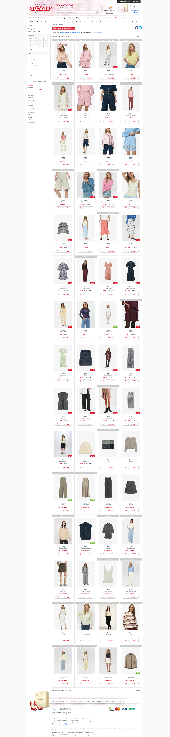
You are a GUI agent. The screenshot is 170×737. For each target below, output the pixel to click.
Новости (30, 117)
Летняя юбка (131, 417)
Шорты (85, 114)
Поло (85, 157)
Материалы (106, 701)
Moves (30, 25)
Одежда (71, 18)
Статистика (31, 122)
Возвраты (31, 100)
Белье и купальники (89, 18)
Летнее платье (63, 374)
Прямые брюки (63, 330)
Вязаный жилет (108, 71)
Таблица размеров (33, 108)
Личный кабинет (109, 10)
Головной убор (85, 460)
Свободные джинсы (131, 590)
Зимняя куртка (130, 676)
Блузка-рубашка (86, 71)
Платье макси (108, 287)
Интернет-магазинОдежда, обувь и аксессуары (40, 8)
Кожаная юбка (108, 417)
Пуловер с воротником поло (108, 201)
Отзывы (30, 105)
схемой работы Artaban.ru (103, 728)
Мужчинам (41, 18)
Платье (108, 547)
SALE (116, 18)
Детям (50, 18)
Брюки (130, 374)
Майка (130, 201)
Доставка (31, 98)
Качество (80, 701)
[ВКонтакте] (136, 27)
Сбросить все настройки (39, 81)
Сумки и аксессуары (104, 18)
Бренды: (31, 21)
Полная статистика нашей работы (61, 724)
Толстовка (63, 676)
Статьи (30, 120)
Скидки (30, 85)
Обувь (78, 18)
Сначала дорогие (75, 32)
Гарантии (73, 701)
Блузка (63, 71)
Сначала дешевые (64, 32)
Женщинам (32, 18)
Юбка (108, 244)
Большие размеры (60, 18)
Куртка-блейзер (63, 244)
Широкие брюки (86, 287)
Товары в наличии (35, 90)
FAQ (29, 114)
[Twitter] (140, 27)
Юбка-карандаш (86, 244)
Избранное (109, 13)
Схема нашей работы (135, 11)
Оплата (30, 103)
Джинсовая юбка (108, 676)
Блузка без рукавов (131, 114)
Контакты (31, 95)
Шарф (108, 460)
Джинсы (63, 157)
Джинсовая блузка (85, 201)
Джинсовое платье (63, 287)
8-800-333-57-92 (64, 6)
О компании (31, 112)
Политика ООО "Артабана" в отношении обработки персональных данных (72, 732)
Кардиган (63, 417)
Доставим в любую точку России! (129, 1)
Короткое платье (63, 114)
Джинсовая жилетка (86, 547)
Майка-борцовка (108, 590)
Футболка (108, 633)
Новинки (123, 18)
